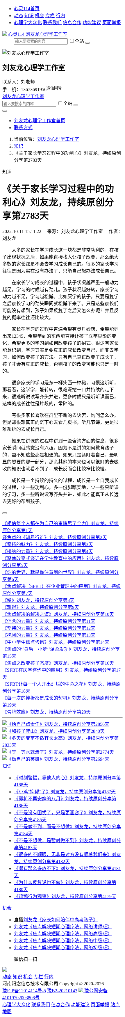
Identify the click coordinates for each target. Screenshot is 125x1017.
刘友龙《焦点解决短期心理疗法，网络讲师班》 (63, 926)
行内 (60, 15)
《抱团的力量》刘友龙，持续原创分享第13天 (48, 635)
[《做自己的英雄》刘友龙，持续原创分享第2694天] (55, 759)
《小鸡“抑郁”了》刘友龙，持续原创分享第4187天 (65, 791)
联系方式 (23, 127)
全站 (80, 41)
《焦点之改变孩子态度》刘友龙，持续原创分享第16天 (58, 663)
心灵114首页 (27, 8)
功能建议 (92, 22)
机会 (39, 15)
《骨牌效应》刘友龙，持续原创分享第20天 (46, 712)
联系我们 (52, 22)
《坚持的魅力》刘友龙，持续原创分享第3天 (47, 544)
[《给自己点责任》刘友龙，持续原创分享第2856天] (55, 724)
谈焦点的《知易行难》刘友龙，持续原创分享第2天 (54, 537)
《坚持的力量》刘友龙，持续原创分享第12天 (48, 628)
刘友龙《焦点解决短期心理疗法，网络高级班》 (63, 933)
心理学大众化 (28, 22)
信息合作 (72, 22)
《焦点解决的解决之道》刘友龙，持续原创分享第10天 (58, 614)
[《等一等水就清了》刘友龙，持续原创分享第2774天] (58, 752)
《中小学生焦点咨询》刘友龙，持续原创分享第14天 (55, 642)
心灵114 (16, 34)
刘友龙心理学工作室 (46, 34)
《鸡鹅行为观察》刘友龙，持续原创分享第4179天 (65, 896)
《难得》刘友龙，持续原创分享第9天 (40, 607)
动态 (18, 15)
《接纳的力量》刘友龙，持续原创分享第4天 (47, 551)
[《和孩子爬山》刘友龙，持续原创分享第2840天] (53, 731)
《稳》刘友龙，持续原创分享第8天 (38, 600)
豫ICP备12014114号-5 (24, 990)
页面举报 (111, 22)
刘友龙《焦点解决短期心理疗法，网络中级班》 (63, 940)
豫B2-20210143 (62, 990)
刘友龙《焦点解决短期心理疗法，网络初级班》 (63, 947)
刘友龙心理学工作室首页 (39, 120)
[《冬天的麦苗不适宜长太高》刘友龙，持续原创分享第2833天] (62, 745)
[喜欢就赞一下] (4, 513)
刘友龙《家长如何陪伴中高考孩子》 (60, 919)
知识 (29, 15)
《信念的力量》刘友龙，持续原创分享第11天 (48, 621)
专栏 (50, 15)
